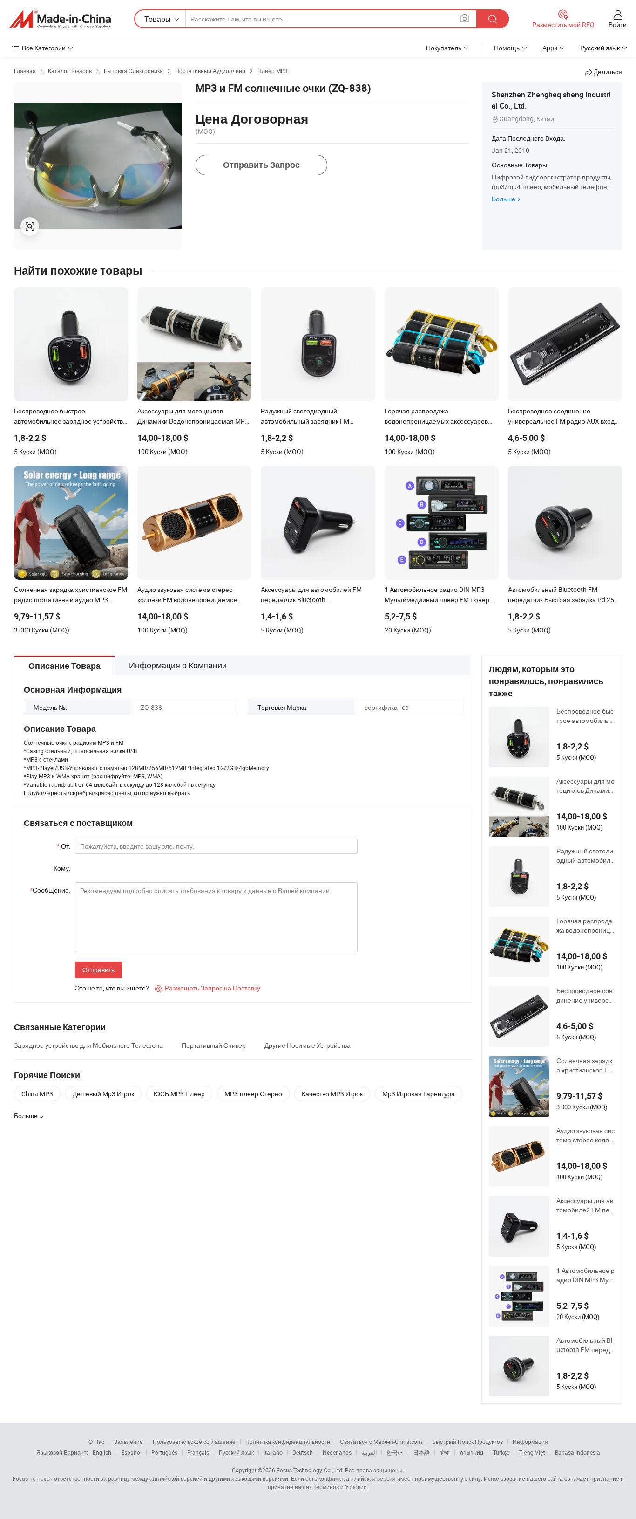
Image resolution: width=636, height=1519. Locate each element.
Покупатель (443, 47)
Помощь (507, 47)
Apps (549, 47)
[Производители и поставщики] (60, 19)
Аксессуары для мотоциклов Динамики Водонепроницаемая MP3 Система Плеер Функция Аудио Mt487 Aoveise (585, 786)
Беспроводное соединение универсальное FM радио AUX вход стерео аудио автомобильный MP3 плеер (585, 995)
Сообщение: (50, 890)
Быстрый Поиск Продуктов (467, 1441)
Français (198, 1452)
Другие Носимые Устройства (307, 1045)
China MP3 (37, 1093)
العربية (369, 1452)
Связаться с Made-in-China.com (381, 1441)
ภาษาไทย (471, 1452)
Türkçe (501, 1452)
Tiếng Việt (532, 1452)
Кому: (62, 868)
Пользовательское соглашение (194, 1441)
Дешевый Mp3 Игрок (103, 1093)
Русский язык (236, 1452)
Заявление (128, 1441)
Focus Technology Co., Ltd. (310, 1470)
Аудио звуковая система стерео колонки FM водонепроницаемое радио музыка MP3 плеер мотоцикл (585, 1135)
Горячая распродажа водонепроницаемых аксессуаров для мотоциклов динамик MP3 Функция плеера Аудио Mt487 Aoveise (585, 925)
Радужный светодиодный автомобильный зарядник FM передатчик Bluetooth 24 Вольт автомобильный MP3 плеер (585, 855)
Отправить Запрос (261, 165)
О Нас (96, 1441)
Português (164, 1452)
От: (63, 846)
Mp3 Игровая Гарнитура (418, 1093)
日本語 (421, 1452)
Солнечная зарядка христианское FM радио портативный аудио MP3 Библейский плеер (585, 1065)
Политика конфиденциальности (287, 1441)
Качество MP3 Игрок (332, 1093)
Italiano (273, 1452)
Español (131, 1452)
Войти (618, 24)
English (102, 1452)
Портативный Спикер (214, 1045)
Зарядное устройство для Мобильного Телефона (88, 1045)
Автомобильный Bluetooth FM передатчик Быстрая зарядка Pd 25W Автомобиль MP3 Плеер (585, 1345)
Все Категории (44, 47)
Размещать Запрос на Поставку (207, 987)
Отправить (98, 969)
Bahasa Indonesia (577, 1452)
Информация (530, 1441)
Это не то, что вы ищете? (112, 987)
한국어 (394, 1452)
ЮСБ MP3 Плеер (179, 1093)
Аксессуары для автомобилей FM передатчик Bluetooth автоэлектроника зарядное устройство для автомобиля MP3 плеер (585, 1205)
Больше (503, 198)
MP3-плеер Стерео (253, 1093)
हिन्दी (445, 1452)
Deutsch (302, 1452)
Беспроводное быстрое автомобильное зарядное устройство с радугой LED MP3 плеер (585, 716)
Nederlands (337, 1452)
